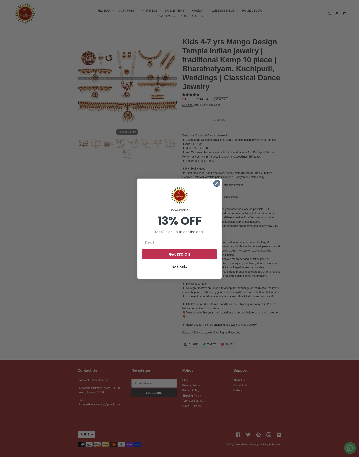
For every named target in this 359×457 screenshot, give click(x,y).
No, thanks (179, 266)
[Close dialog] (217, 183)
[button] (179, 195)
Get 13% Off (179, 254)
